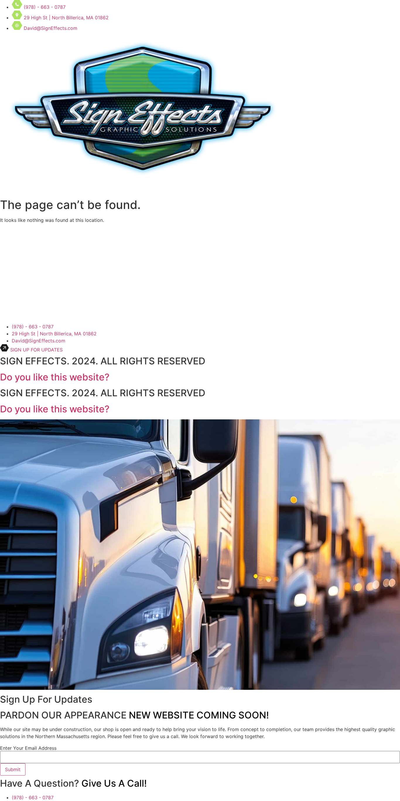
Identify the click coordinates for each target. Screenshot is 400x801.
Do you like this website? (55, 377)
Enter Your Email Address (28, 748)
